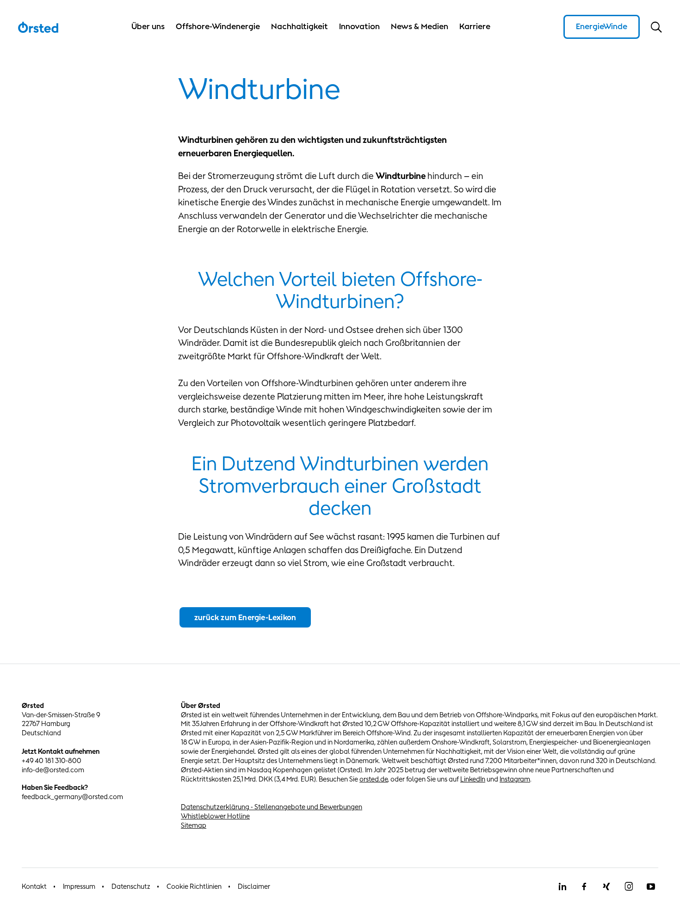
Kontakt (34, 886)
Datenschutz (130, 886)
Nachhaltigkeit (299, 26)
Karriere (474, 26)
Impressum (79, 886)
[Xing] (606, 886)
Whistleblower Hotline (215, 816)
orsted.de (373, 779)
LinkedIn (472, 779)
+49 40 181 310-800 (51, 760)
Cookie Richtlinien (194, 886)
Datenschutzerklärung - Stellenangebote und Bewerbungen (271, 807)
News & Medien (419, 26)
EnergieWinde (601, 26)
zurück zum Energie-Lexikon (245, 617)
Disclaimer (254, 886)
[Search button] (656, 27)
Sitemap (193, 825)
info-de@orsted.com (53, 770)
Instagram (515, 779)
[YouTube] (650, 886)
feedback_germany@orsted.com (72, 796)
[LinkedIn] (562, 886)
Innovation (359, 26)
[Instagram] (628, 886)
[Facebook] (584, 886)
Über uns (148, 26)
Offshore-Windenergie (218, 26)
